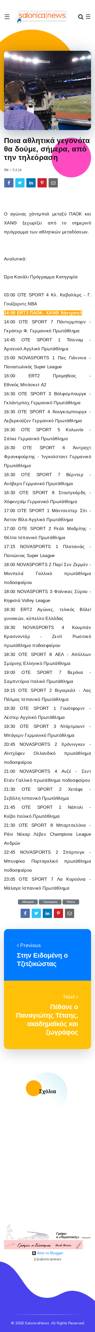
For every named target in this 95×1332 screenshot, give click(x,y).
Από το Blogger (49, 1253)
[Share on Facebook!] (8, 182)
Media (71, 902)
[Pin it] (42, 182)
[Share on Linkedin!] (31, 182)
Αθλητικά (28, 902)
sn (6, 170)
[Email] (53, 182)
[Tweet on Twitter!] (20, 182)
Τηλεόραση (50, 902)
